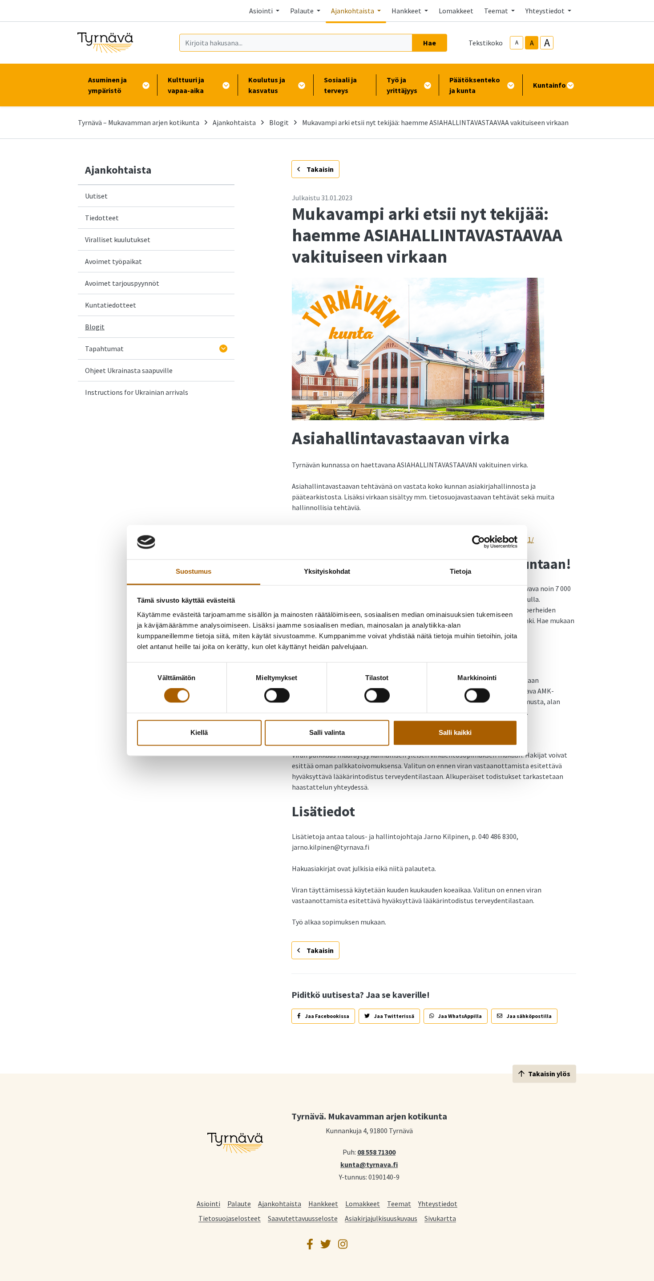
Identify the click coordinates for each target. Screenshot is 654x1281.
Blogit (279, 122)
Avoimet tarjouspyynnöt (122, 283)
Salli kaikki (455, 732)
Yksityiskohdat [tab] (327, 571)
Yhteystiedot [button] (545, 10)
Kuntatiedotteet (110, 304)
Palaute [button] (302, 10)
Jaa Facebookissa (326, 1016)
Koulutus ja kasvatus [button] (266, 85)
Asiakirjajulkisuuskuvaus (381, 1218)
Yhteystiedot (437, 1203)
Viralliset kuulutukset (117, 239)
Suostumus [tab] (194, 571)
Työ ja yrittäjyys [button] (402, 85)
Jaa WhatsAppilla (459, 1016)
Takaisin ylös (549, 1073)
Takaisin (319, 169)
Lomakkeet (456, 10)
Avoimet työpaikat (113, 261)
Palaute (239, 1203)
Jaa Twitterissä (393, 1016)
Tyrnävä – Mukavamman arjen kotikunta (138, 122)
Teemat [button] (496, 10)
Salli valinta (327, 732)
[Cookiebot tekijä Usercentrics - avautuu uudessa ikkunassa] (478, 542)
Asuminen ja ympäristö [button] (107, 85)
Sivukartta (440, 1218)
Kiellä (199, 732)
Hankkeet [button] (407, 10)
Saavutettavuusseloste (303, 1218)
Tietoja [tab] (460, 571)
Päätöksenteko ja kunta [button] (474, 85)
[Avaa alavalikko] (223, 349)
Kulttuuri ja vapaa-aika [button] (186, 85)
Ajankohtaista (234, 122)
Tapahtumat (104, 348)
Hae (429, 42)
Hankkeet (323, 1203)
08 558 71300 (376, 1151)
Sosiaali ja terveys (340, 85)
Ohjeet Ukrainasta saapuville (129, 370)
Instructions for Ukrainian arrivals (136, 392)
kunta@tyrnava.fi (369, 1164)
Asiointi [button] (261, 10)
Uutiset (96, 195)
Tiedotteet (102, 217)
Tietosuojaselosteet (229, 1218)
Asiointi (208, 1203)
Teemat (399, 1203)
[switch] (277, 696)
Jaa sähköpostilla (529, 1016)
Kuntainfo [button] (549, 85)
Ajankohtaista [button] (353, 10)
